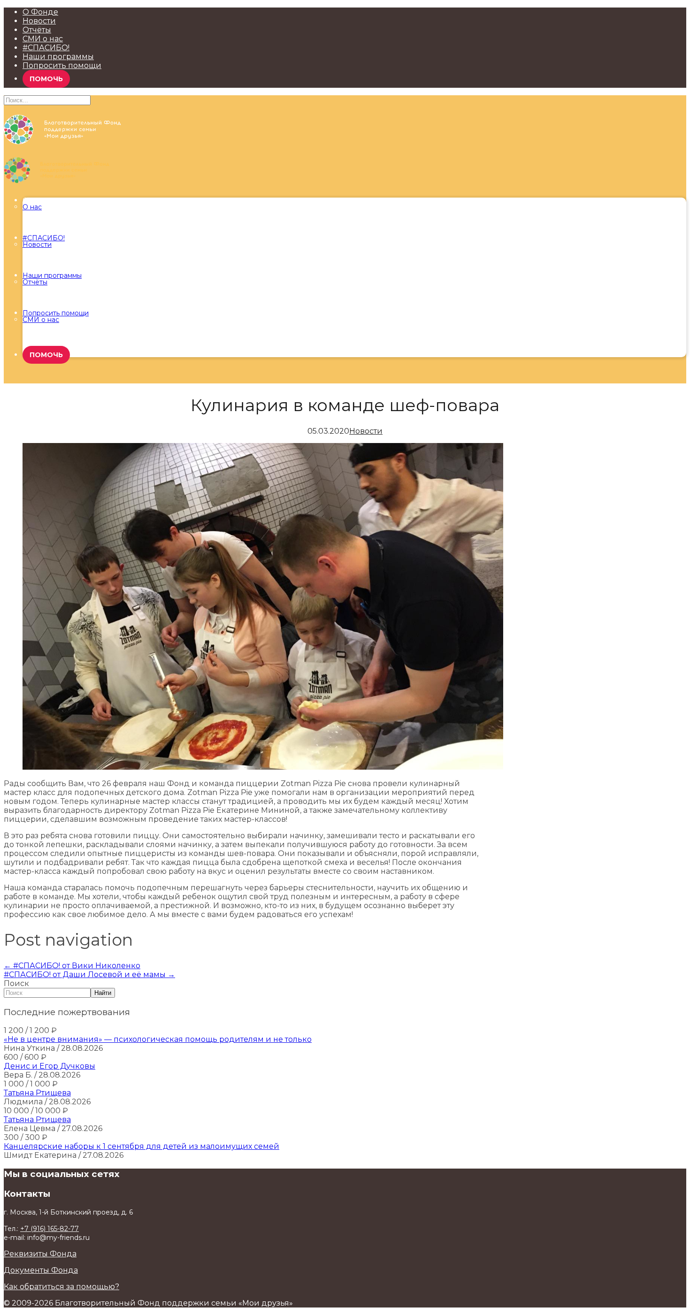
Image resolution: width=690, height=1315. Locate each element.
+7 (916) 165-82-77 (49, 1228)
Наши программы (58, 56)
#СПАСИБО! (46, 47)
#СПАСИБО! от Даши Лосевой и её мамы (89, 974)
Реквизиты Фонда (40, 1253)
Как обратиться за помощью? (61, 1286)
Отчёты (37, 29)
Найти (102, 992)
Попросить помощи (62, 65)
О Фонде (40, 12)
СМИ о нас (43, 38)
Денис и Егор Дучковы (49, 1066)
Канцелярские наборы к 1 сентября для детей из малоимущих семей (141, 1146)
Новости (39, 20)
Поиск (16, 983)
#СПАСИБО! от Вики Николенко (72, 965)
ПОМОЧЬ (46, 79)
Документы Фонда (41, 1270)
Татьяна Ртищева (37, 1092)
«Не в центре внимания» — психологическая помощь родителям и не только (158, 1039)
